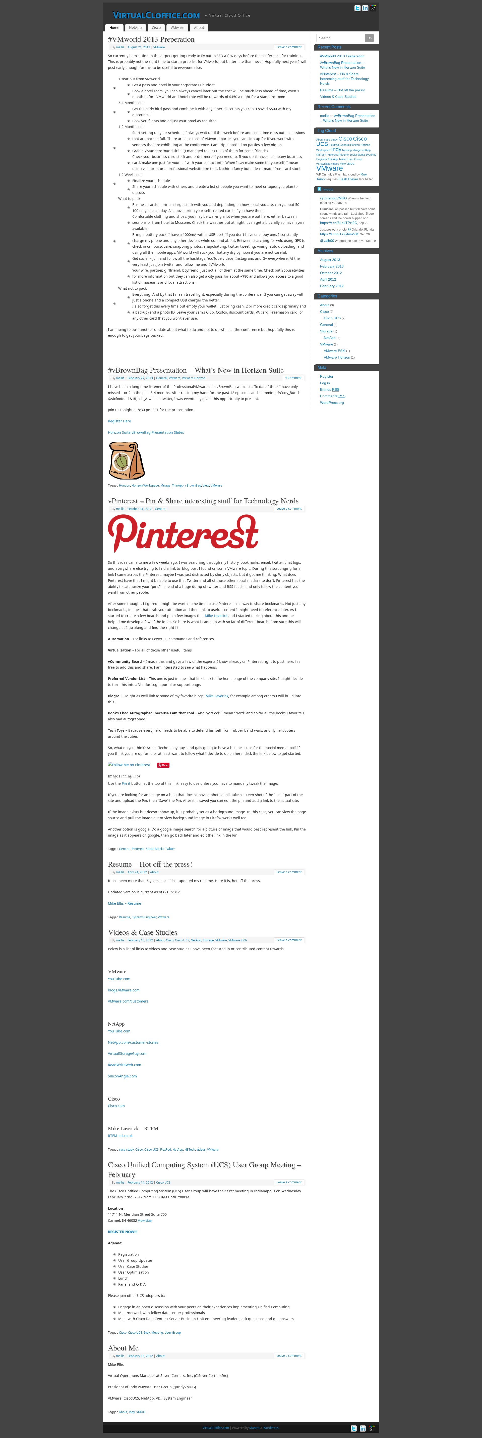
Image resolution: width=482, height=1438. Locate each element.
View (206, 485)
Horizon (124, 485)
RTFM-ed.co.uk (120, 1135)
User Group (172, 1332)
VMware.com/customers (128, 1001)
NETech (190, 1149)
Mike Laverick (216, 615)
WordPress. (271, 1428)
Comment (293, 378)
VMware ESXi (237, 940)
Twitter (170, 849)
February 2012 (332, 286)
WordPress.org (332, 403)
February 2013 (332, 266)
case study (126, 1149)
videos (201, 1149)
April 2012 (328, 279)
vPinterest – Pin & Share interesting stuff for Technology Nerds (203, 500)
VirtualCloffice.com (156, 15)
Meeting (157, 1332)
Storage (208, 940)
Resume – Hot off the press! (150, 864)
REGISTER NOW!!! (122, 1231)
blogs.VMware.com (124, 990)
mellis (120, 47)
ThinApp (178, 485)
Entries (329, 389)
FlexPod (165, 1149)
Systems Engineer (144, 917)
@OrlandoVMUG (333, 198)
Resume (124, 917)
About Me (123, 1347)
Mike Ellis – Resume (124, 903)
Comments (332, 396)
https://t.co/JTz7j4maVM (339, 234)
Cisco (156, 27)
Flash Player (348, 179)
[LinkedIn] (365, 9)
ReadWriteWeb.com (124, 1064)
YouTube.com (119, 978)
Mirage (165, 485)
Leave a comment (289, 47)
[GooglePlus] (373, 9)
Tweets (327, 189)
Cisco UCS (182, 940)
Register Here (119, 421)
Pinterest (138, 849)
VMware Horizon (193, 378)
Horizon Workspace (145, 485)
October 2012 (331, 273)
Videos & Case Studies (142, 932)
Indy (147, 1332)
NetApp (135, 27)
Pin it (126, 783)
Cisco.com (116, 1105)
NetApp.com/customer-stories (133, 1042)
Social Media (155, 849)
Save (165, 765)
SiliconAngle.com (122, 1076)
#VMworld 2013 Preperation (151, 39)
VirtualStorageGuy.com (127, 1053)
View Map (145, 1221)
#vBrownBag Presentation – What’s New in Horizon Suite (196, 370)
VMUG (140, 1412)
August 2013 (330, 260)
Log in (325, 383)
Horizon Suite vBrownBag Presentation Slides (146, 432)
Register (326, 376)
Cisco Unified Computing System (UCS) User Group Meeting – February (204, 1169)
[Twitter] (357, 9)
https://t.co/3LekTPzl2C (338, 223)
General (161, 378)
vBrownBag (193, 485)
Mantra (254, 1428)
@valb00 (327, 241)
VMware (177, 27)
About (199, 27)
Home (114, 27)
